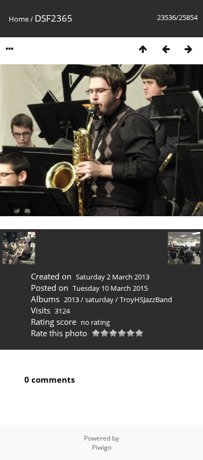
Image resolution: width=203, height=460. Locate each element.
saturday (99, 299)
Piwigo (102, 447)
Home (19, 19)
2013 (71, 299)
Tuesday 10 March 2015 (110, 288)
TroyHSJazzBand (146, 299)
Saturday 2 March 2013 (112, 277)
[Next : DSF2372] (188, 49)
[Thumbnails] (143, 49)
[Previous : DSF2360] (165, 49)
